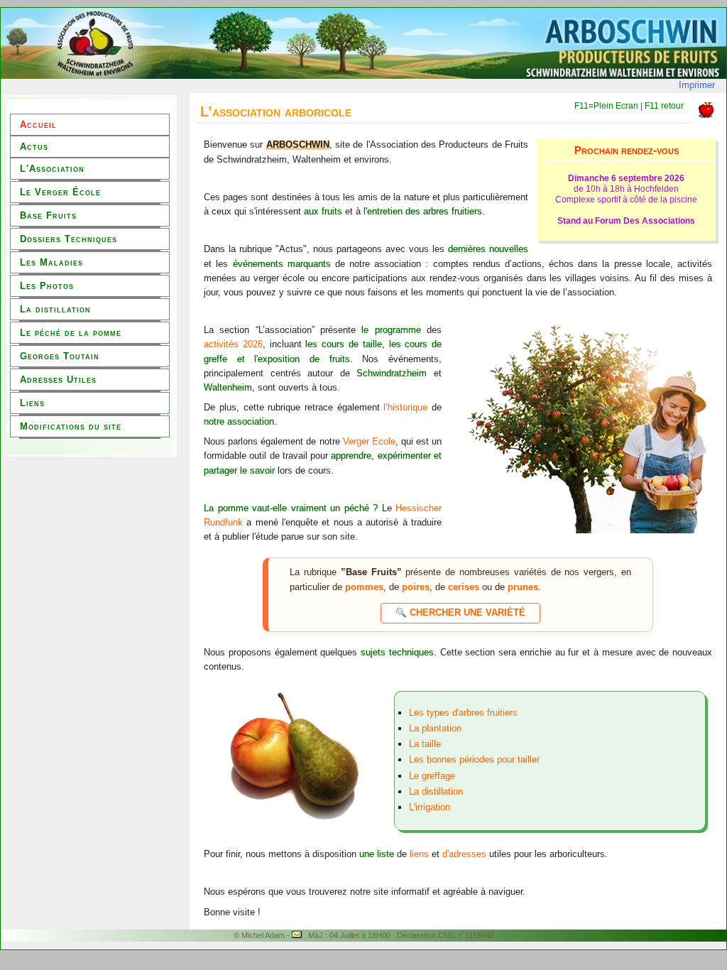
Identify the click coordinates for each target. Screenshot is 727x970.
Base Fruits (48, 215)
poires (416, 587)
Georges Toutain (59, 356)
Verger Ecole (369, 441)
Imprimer (697, 85)
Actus (34, 146)
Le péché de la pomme (70, 332)
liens (419, 854)
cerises (463, 587)
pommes (364, 587)
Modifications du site (70, 426)
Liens (32, 403)
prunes (523, 587)
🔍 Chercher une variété (460, 613)
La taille (425, 744)
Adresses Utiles (58, 379)
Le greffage (432, 775)
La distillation (55, 309)
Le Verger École (60, 192)
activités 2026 (233, 344)
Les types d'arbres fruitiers (463, 712)
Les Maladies (51, 262)
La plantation (435, 728)
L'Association (52, 168)
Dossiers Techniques (68, 239)
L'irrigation (429, 807)
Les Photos (47, 285)
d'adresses (465, 854)
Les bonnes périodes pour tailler (474, 759)
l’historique (405, 407)
